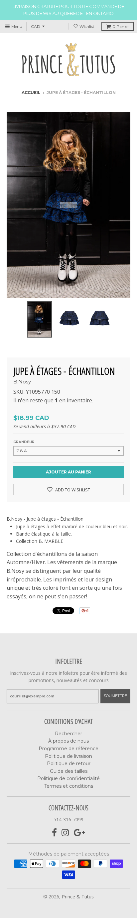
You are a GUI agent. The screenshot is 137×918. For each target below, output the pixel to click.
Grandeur (24, 442)
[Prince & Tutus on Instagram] (65, 833)
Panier (120, 26)
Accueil (31, 92)
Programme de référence (68, 749)
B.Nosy (22, 381)
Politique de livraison (68, 756)
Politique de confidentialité (68, 778)
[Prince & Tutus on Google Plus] (79, 833)
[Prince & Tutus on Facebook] (54, 833)
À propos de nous (68, 741)
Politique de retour (68, 763)
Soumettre (115, 695)
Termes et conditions (68, 786)
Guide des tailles (68, 771)
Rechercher (68, 734)
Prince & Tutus (78, 896)
